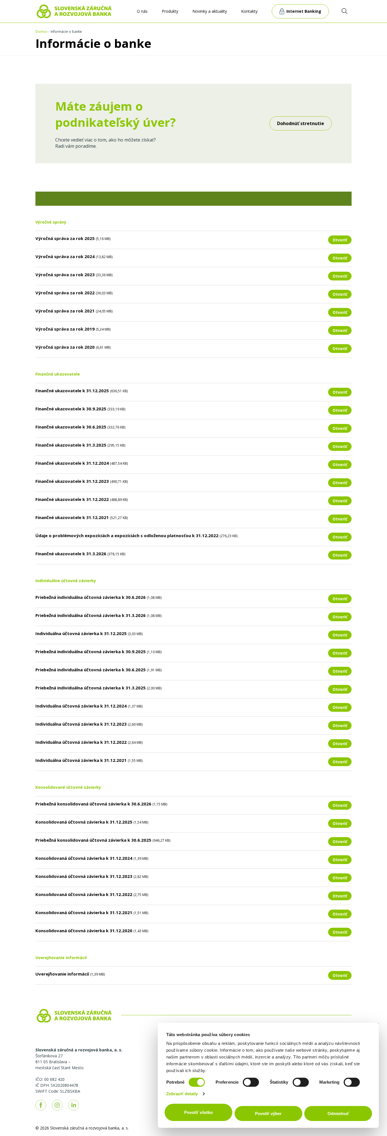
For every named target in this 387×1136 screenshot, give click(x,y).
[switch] (251, 1082)
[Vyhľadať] (344, 11)
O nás (142, 11)
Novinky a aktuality (209, 11)
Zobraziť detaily (182, 1093)
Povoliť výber (268, 1113)
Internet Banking (303, 11)
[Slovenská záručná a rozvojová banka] (74, 11)
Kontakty (249, 11)
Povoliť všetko (198, 1112)
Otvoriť (340, 240)
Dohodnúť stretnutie (300, 123)
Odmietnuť (338, 1113)
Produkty (170, 11)
